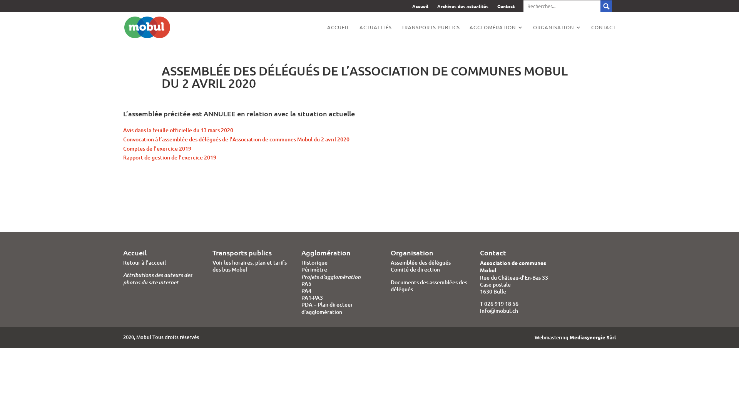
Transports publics (430, 27)
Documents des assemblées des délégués (429, 285)
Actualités (375, 27)
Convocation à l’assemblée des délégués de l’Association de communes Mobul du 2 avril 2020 (236, 139)
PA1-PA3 (312, 297)
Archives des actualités (462, 6)
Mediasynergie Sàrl (593, 337)
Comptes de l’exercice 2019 (157, 148)
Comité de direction (415, 269)
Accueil (420, 6)
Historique (314, 262)
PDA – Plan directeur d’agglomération (327, 308)
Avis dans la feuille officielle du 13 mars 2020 (178, 130)
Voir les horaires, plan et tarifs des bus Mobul (249, 266)
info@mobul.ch (499, 310)
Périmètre (314, 269)
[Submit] (567, 6)
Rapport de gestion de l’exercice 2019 (169, 157)
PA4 (306, 290)
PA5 (306, 283)
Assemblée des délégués (421, 262)
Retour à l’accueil (144, 262)
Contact (506, 6)
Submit (606, 6)
